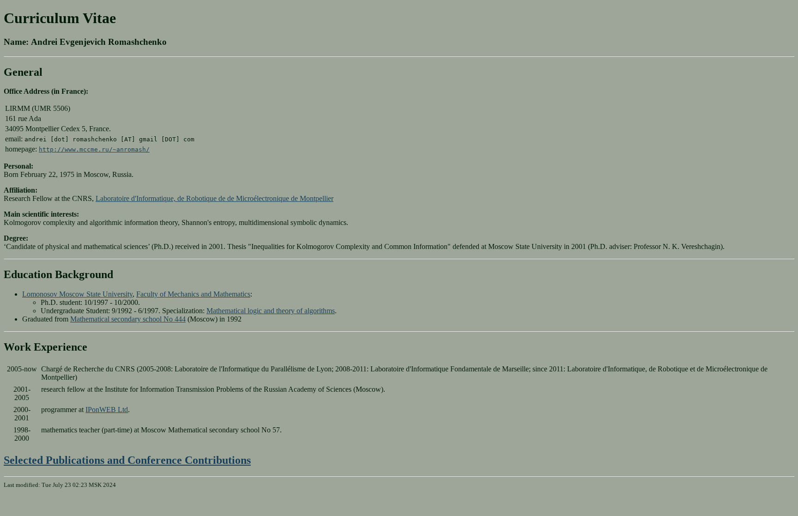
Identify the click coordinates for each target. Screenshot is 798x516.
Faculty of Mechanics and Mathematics (193, 294)
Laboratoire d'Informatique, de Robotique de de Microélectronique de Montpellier (214, 198)
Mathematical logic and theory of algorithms (270, 311)
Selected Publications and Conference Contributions (127, 460)
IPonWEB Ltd (106, 409)
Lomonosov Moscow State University (77, 294)
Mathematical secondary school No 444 (128, 319)
